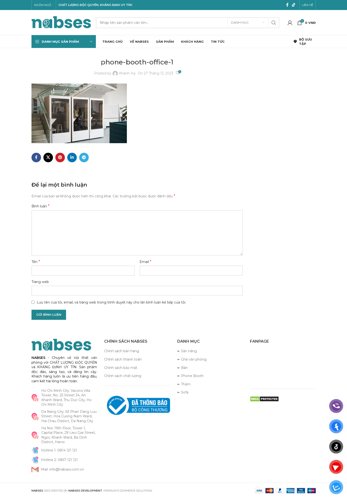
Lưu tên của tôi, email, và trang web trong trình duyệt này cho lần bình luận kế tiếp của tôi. (111, 302)
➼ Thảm (184, 384)
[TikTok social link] (293, 5)
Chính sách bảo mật (120, 368)
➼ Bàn (182, 368)
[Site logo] (61, 22)
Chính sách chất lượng (122, 376)
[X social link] (48, 157)
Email (145, 261)
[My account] (290, 22)
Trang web (40, 282)
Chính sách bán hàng (121, 351)
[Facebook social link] (287, 5)
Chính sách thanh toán (123, 359)
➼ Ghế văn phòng (192, 359)
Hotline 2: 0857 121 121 (59, 460)
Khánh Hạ (127, 73)
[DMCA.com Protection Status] (264, 399)
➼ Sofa (182, 392)
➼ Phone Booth (190, 376)
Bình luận (40, 206)
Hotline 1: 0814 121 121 (59, 450)
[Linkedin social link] (72, 157)
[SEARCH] (273, 22)
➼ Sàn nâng (187, 351)
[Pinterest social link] (60, 157)
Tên (35, 261)
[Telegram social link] (84, 157)
